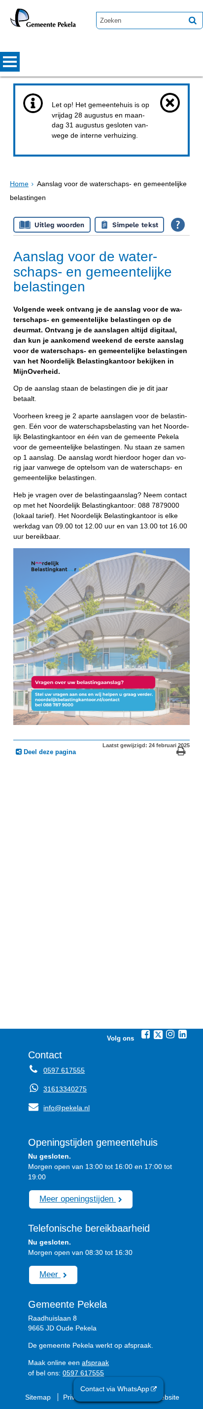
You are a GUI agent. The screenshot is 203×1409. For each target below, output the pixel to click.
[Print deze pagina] (181, 752)
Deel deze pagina (49, 752)
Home (19, 184)
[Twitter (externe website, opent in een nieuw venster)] (158, 1035)
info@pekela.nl (59, 1108)
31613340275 (65, 1089)
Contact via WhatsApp (114, 1389)
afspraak (95, 1363)
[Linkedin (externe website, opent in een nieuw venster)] (182, 1034)
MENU (10, 62)
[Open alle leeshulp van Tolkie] (178, 225)
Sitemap (38, 1397)
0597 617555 (64, 1070)
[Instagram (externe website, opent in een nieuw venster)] (170, 1034)
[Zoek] (192, 20)
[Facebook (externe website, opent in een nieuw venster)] (145, 1034)
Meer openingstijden (77, 1199)
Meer (50, 1274)
